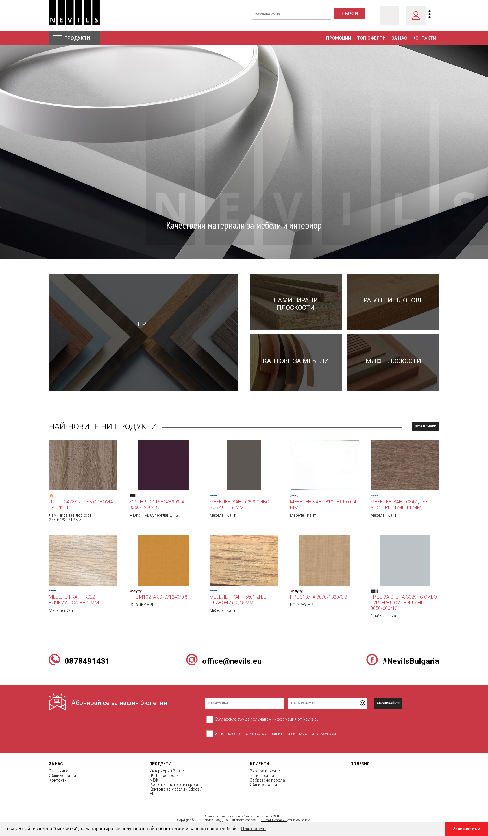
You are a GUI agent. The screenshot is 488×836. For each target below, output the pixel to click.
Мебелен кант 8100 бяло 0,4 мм (323, 504)
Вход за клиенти (265, 771)
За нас (399, 38)
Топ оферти (371, 38)
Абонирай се (388, 703)
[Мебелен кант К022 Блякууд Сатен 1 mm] (83, 560)
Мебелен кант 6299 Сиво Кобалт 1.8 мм (239, 504)
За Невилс (58, 771)
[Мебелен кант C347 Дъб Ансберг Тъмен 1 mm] (405, 464)
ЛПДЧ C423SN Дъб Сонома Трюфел (81, 504)
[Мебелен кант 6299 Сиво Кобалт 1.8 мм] (244, 464)
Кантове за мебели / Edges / (175, 789)
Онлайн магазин (274, 820)
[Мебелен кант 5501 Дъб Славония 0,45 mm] (244, 560)
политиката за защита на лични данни (278, 733)
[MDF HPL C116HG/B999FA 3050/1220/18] (163, 464)
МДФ (153, 780)
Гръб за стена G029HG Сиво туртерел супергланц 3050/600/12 (404, 602)
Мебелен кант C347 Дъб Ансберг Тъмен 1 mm (399, 504)
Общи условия (62, 775)
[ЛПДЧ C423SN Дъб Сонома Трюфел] (83, 464)
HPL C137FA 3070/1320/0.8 (318, 597)
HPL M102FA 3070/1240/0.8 (158, 597)
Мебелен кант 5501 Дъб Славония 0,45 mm (238, 599)
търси (349, 13)
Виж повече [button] (253, 828)
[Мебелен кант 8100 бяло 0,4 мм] (324, 464)
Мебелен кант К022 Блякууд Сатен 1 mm (74, 599)
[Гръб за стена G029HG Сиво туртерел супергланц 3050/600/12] (405, 560)
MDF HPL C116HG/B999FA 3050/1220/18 (156, 504)
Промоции (338, 38)
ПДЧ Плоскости (163, 775)
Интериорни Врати (166, 771)
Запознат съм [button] (466, 828)
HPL (153, 793)
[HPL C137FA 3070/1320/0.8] (324, 560)
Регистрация (262, 775)
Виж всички (425, 426)
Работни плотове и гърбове (175, 784)
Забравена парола (267, 780)
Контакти (424, 38)
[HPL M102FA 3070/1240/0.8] (163, 560)
